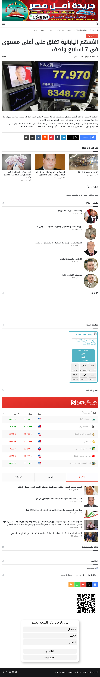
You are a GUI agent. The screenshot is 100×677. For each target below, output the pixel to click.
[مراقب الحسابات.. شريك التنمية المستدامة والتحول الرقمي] (91, 502)
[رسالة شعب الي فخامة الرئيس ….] (91, 216)
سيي (70, 642)
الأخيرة (82, 477)
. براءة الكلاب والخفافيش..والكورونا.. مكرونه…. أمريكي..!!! (59, 226)
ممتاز (70, 629)
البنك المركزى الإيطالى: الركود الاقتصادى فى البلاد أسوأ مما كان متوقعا (17, 175)
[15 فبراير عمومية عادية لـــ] (83, 162)
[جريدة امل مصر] (50, 10)
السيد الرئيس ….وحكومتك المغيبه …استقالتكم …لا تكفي (59, 243)
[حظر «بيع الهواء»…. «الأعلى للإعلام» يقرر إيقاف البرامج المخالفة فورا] (91, 514)
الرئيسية (93, 30)
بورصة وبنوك (84, 30)
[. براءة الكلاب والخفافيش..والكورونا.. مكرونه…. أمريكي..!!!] (91, 232)
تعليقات (18, 477)
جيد (71, 635)
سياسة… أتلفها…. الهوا (72, 275)
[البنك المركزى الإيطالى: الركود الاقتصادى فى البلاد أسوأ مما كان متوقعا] (16, 162)
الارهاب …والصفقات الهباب (71, 259)
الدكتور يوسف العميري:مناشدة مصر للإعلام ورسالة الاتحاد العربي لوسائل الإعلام (50, 487)
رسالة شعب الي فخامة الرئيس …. (68, 210)
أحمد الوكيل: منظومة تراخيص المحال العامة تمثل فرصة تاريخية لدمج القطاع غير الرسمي (46, 533)
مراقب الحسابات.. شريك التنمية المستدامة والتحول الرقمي (59, 498)
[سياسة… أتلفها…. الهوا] (91, 281)
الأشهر (51, 477)
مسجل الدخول (82, 195)
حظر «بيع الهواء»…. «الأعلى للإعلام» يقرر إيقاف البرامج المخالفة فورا (54, 510)
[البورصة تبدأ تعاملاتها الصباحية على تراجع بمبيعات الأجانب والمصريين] (50, 162)
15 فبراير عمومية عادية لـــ (87, 172)
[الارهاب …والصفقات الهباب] (91, 265)
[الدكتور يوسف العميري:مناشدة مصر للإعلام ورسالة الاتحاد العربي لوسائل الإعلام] (91, 490)
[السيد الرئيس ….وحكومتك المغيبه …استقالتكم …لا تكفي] (91, 248)
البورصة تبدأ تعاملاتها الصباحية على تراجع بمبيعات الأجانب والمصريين (50, 174)
